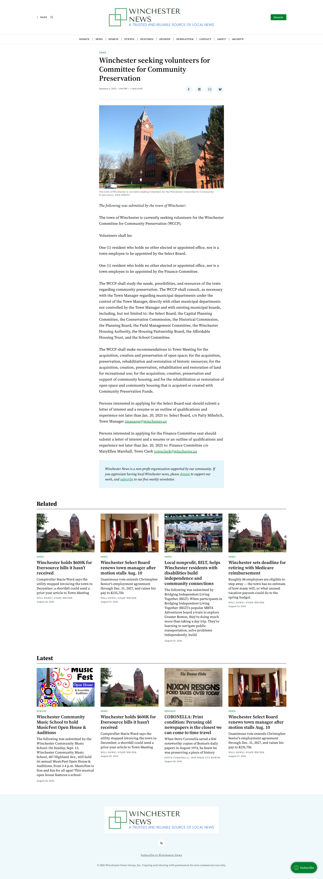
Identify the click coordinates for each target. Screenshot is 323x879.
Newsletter (184, 39)
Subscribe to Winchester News (161, 855)
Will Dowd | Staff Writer (55, 598)
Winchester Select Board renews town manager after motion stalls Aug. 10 (128, 567)
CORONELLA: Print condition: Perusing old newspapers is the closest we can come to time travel (193, 725)
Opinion (164, 39)
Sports (113, 39)
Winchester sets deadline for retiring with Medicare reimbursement (257, 567)
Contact (205, 39)
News (99, 39)
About (221, 39)
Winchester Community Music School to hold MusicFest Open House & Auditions (61, 725)
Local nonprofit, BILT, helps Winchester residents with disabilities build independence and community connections (192, 572)
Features (146, 39)
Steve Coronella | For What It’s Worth (192, 757)
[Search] (51, 17)
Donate (278, 17)
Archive (238, 39)
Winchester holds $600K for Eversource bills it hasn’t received (64, 567)
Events (129, 39)
